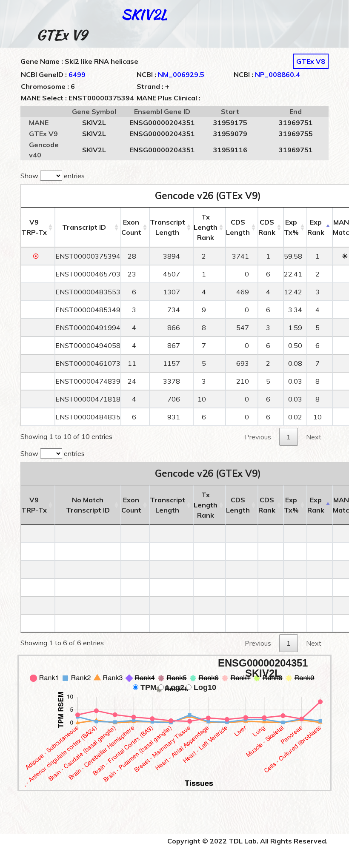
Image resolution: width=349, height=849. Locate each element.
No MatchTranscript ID (88, 505)
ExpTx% (291, 227)
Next (313, 437)
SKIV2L (144, 14)
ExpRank (315, 227)
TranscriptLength (167, 227)
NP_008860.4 (277, 74)
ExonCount (131, 227)
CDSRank (266, 227)
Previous (258, 437)
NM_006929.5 (181, 74)
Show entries (52, 175)
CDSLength (238, 227)
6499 (77, 74)
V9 (34, 227)
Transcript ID (84, 227)
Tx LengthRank (205, 227)
